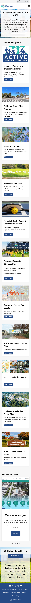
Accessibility (6, 592)
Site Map (24, 592)
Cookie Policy (15, 596)
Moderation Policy (23, 589)
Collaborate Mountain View (15, 13)
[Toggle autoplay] (12, 543)
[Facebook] (10, 586)
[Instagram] (18, 586)
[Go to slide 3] (19, 543)
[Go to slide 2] (17, 543)
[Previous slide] (9, 543)
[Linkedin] (15, 586)
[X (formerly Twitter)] (13, 586)
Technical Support (15, 592)
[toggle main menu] (28, 6)
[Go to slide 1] (15, 543)
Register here (15, 556)
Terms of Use (5, 589)
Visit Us (15, 533)
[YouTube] (21, 586)
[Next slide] (22, 543)
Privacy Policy (13, 589)
